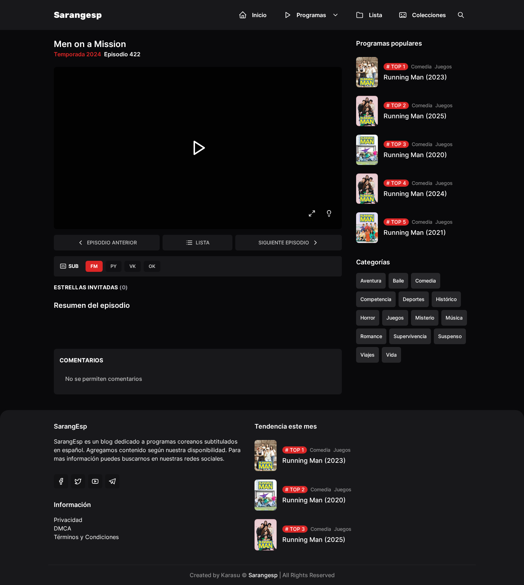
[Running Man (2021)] (413, 227)
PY (114, 266)
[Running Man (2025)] (413, 111)
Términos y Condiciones (86, 536)
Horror (367, 318)
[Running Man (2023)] (413, 72)
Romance (371, 336)
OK (152, 266)
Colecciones (429, 15)
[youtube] (95, 481)
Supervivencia (410, 336)
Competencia (375, 299)
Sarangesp (78, 15)
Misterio (424, 318)
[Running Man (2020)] (413, 150)
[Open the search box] (460, 15)
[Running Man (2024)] (413, 189)
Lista (375, 15)
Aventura (370, 281)
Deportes (414, 299)
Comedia (421, 66)
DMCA (62, 528)
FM (94, 266)
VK (132, 266)
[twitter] (78, 481)
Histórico (446, 299)
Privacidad (68, 519)
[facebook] (61, 481)
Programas (311, 15)
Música (454, 318)
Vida (391, 355)
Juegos (443, 66)
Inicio (259, 15)
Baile (398, 281)
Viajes (367, 355)
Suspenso (450, 336)
